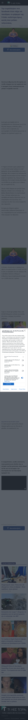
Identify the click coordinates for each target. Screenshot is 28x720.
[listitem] (14, 357)
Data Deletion (6, 389)
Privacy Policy (22, 389)
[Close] (25, 331)
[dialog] (14, 360)
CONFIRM (8, 383)
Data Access (14, 389)
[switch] (22, 360)
